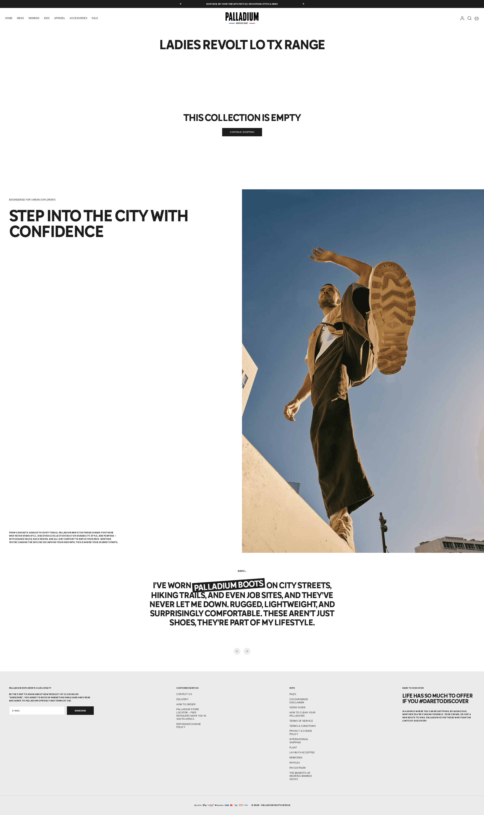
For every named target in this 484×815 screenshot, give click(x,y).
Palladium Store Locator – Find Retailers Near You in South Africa (191, 714)
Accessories (78, 18)
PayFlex (294, 762)
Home (8, 18)
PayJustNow (297, 768)
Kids (47, 18)
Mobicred (295, 757)
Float (293, 747)
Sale (95, 18)
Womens (34, 18)
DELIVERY (182, 699)
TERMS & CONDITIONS (302, 726)
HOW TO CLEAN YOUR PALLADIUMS (302, 714)
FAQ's (292, 694)
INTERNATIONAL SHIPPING (299, 741)
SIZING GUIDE (297, 707)
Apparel (59, 18)
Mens (20, 18)
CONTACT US (184, 694)
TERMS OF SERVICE (301, 721)
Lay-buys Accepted (302, 752)
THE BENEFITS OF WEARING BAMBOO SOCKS (300, 776)
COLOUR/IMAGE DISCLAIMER (298, 701)
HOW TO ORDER (185, 704)
